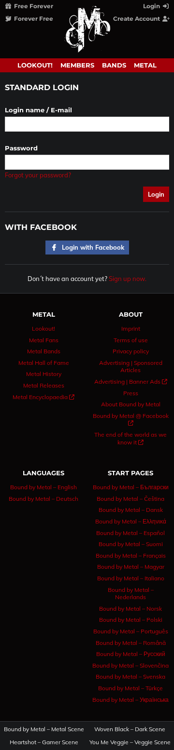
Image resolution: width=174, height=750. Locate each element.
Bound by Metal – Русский (130, 653)
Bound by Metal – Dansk (131, 509)
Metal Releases (43, 385)
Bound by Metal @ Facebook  (131, 419)
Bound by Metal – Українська (130, 699)
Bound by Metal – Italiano (130, 578)
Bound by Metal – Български (131, 487)
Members (77, 65)
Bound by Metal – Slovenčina (130, 665)
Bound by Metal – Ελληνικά (130, 521)
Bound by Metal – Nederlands (131, 593)
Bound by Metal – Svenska (130, 676)
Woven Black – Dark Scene (129, 729)
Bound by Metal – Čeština (130, 498)
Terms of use (131, 340)
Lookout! (35, 65)
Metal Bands (43, 351)
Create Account (137, 18)
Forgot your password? (38, 175)
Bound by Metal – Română (131, 642)
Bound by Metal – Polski (130, 619)
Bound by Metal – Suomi (131, 544)
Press (130, 393)
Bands (114, 65)
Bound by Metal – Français (131, 555)
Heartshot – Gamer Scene (44, 742)
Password (21, 148)
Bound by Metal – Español (130, 532)
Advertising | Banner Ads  (130, 381)
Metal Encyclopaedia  (43, 397)
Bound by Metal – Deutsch (43, 498)
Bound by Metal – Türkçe (130, 688)
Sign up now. (127, 278)
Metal (145, 65)
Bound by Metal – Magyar (130, 566)
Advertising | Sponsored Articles (130, 366)
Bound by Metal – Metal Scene (44, 729)
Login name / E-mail (38, 110)
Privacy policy (131, 351)
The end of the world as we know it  (130, 438)
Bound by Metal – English (43, 487)
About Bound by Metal (130, 404)
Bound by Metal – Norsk (130, 608)
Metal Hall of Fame (43, 362)
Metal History (43, 373)
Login (152, 6)
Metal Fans (43, 340)
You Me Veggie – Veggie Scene (130, 742)
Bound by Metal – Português (130, 631)
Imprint (130, 328)
